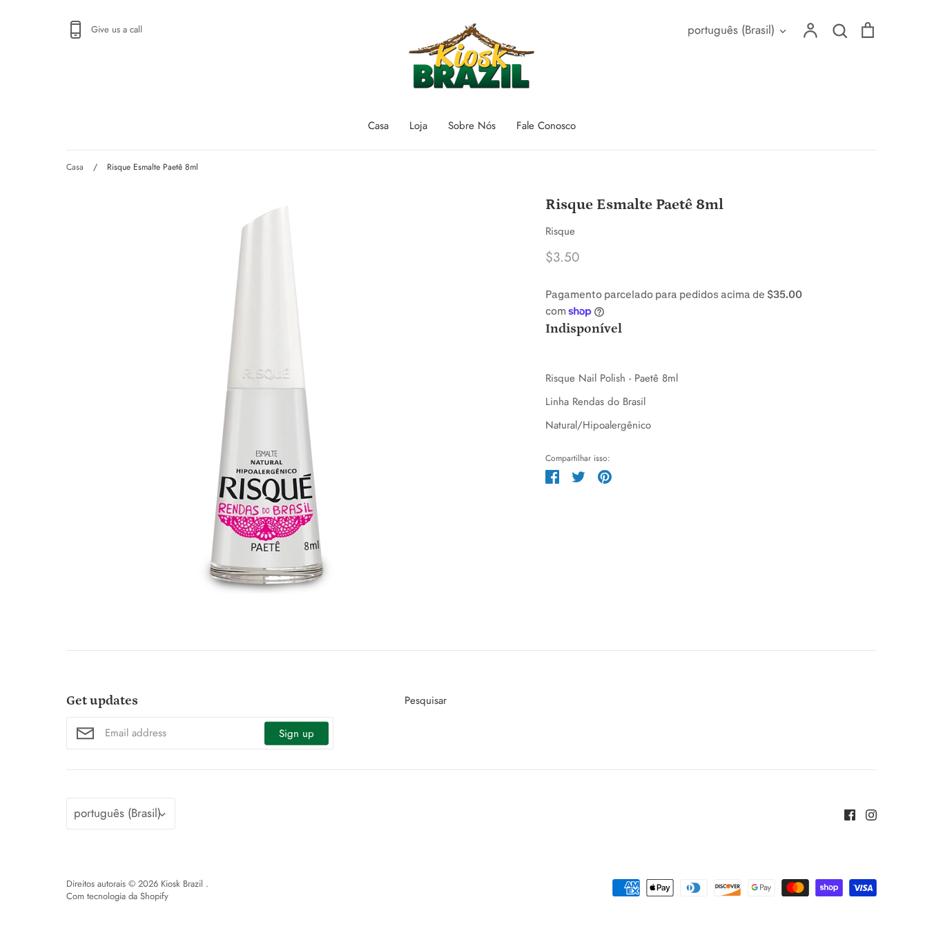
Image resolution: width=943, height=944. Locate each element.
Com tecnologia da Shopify (117, 896)
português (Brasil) (731, 29)
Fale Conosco (546, 125)
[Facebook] (844, 813)
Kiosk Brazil (183, 883)
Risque (560, 231)
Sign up (296, 733)
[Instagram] (866, 813)
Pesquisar (426, 700)
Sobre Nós (472, 125)
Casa (378, 125)
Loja (418, 125)
